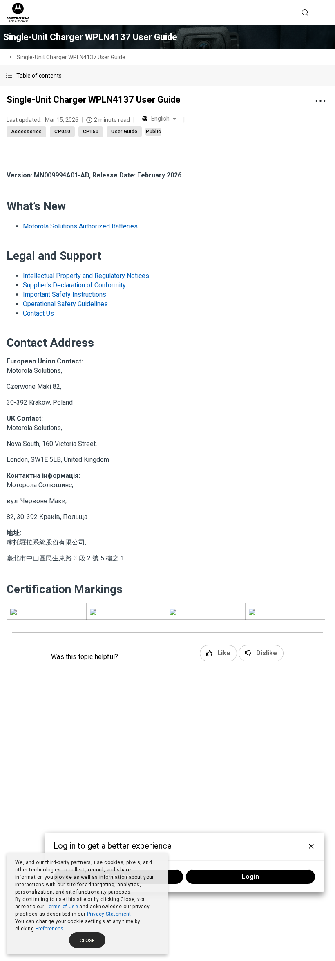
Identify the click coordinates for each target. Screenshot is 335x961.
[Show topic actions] (320, 101)
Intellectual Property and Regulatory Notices (86, 276)
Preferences (49, 929)
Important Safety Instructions (64, 294)
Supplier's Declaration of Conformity (74, 285)
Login (250, 876)
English (160, 118)
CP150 (91, 131)
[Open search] (315, 0)
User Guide (124, 131)
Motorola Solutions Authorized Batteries (80, 226)
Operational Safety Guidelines (65, 304)
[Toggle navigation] (328, 0)
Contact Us (38, 313)
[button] (167, 75)
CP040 (62, 131)
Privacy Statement (109, 914)
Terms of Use (62, 906)
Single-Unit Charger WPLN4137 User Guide (71, 57)
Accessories (26, 131)
